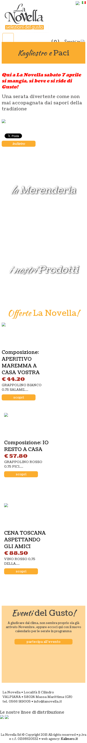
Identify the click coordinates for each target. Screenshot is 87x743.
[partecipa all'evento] (43, 636)
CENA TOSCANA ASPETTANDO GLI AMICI (25, 540)
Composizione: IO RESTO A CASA (26, 446)
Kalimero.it (69, 739)
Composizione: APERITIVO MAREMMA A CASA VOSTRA (21, 362)
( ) (55, 41)
